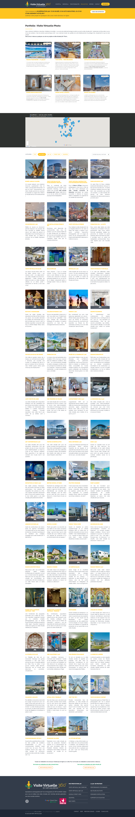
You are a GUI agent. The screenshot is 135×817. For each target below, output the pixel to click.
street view (57, 154)
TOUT (35, 154)
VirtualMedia (37, 811)
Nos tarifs (72, 801)
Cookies (98, 811)
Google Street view (75, 794)
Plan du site (104, 811)
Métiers (91, 4)
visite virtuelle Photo (46, 767)
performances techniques (98, 787)
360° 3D (49, 154)
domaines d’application (97, 794)
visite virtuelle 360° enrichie (78, 787)
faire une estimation (98, 11)
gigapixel (65, 154)
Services (65, 4)
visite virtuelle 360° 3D (76, 790)
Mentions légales (89, 811)
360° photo (42, 154)
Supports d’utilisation (97, 797)
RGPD (81, 811)
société (58, 4)
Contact (97, 4)
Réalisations (84, 4)
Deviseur (105, 4)
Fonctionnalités (74, 4)
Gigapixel (72, 797)
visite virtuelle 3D (89, 767)
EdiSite (57, 811)
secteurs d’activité (96, 790)
